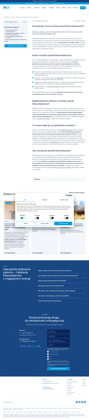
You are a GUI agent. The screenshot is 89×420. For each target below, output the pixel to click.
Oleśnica (4, 412)
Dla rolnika (36, 7)
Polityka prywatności (8, 402)
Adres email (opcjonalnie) (53, 339)
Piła (70, 412)
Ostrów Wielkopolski (28, 412)
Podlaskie (42, 408)
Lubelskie (33, 408)
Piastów (60, 412)
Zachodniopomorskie (7, 409)
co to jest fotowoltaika (43, 118)
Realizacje (51, 7)
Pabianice (55, 412)
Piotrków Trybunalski (76, 412)
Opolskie (60, 408)
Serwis (69, 7)
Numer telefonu (52, 335)
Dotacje (58, 7)
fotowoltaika (60, 78)
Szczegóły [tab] (44, 199)
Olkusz (8, 412)
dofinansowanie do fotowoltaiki (62, 167)
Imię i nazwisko (52, 330)
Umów (58, 3)
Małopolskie (15, 408)
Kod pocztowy (51, 344)
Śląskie (10, 408)
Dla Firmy (69, 385)
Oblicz (44, 3)
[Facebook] (77, 402)
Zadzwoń (31, 3)
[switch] (37, 218)
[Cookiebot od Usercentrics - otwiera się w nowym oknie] (66, 195)
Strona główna (6, 17)
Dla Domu (69, 383)
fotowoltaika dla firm (55, 142)
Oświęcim (46, 412)
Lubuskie (37, 408)
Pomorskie (69, 408)
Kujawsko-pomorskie (76, 408)
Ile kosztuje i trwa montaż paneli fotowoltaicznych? (27, 17)
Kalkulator (75, 7)
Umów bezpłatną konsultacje (15, 45)
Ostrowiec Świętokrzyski (38, 412)
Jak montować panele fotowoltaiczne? (16, 39)
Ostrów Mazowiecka (19, 412)
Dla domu (22, 7)
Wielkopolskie (21, 408)
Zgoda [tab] (25, 199)
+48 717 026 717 (27, 333)
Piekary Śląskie (65, 412)
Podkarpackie (54, 408)
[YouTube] (85, 402)
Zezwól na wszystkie (63, 223)
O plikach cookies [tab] (64, 199)
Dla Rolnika (69, 388)
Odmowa (26, 223)
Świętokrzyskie (48, 408)
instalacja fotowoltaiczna (54, 86)
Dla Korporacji (70, 387)
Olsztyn (12, 412)
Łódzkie (64, 408)
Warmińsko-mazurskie (17, 409)
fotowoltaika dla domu (66, 130)
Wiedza (64, 7)
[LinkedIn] (82, 402)
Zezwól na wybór (44, 223)
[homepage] (6, 7)
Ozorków (50, 412)
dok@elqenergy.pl (28, 341)
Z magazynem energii (72, 381)
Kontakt (83, 7)
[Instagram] (79, 402)
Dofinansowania (70, 392)
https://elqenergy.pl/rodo (51, 365)
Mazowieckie (5, 408)
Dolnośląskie (27, 408)
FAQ (7, 41)
